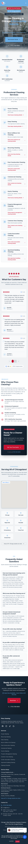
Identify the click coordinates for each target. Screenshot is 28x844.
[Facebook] (2, 726)
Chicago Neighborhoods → (7, 772)
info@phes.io (6, 807)
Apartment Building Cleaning (8, 762)
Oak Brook (22, 785)
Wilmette (12, 795)
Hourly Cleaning (5, 751)
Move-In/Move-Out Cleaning (8, 742)
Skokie (2, 795)
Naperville (3, 785)
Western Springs (9, 780)
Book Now (13, 700)
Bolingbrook (10, 785)
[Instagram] (6, 726)
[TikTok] (9, 726)
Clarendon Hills (17, 780)
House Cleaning (5, 734)
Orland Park (15, 781)
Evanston (7, 795)
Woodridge (16, 785)
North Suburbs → (5, 793)
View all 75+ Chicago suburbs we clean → (11, 798)
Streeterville (22, 774)
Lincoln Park (10, 774)
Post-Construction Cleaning (8, 745)
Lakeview (16, 774)
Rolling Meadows (5, 791)
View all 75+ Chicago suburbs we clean (13, 543)
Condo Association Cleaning (8, 759)
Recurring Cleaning (5, 736)
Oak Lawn (8, 781)
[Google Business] (13, 726)
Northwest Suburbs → (6, 788)
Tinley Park (21, 781)
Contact (4, 830)
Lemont (19, 778)
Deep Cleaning (4, 739)
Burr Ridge (3, 778)
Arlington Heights (12, 790)
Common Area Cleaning (7, 756)
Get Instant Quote (13, 39)
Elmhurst (3, 781)
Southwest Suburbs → (6, 776)
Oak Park (24, 780)
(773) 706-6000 (15, 45)
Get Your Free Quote (13, 447)
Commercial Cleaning (6, 748)
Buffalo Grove (20, 790)
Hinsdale (9, 778)
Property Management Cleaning (9, 754)
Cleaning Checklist (5, 765)
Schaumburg (4, 790)
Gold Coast (3, 774)
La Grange (14, 778)
